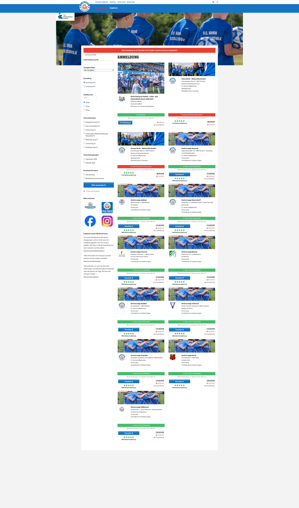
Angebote (113, 8)
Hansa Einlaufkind (92, 126)
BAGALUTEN (131, 2)
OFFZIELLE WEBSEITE (102, 2)
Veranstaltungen (101, 8)
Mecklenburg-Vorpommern (95, 178)
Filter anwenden (97, 185)
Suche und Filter (90, 55)
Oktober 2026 (90, 163)
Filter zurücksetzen (93, 191)
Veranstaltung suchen (91, 60)
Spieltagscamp (91, 147)
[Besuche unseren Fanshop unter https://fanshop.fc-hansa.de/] (107, 207)
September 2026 (91, 159)
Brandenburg (90, 175)
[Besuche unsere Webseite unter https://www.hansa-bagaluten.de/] (90, 205)
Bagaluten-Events (92, 122)
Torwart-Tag (90, 143)
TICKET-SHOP (121, 2)
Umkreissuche (88, 95)
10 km (88, 102)
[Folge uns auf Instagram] (107, 221)
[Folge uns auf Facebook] (90, 221)
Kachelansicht (90, 83)
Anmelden (178, 174)
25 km (88, 106)
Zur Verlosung (124, 123)
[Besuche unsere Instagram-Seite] (217, 2)
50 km (88, 110)
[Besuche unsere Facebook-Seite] (213, 2)
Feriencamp (90, 130)
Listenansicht (90, 86)
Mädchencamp (91, 140)
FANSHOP (113, 2)
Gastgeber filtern (89, 67)
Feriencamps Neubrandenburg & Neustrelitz (97, 135)
